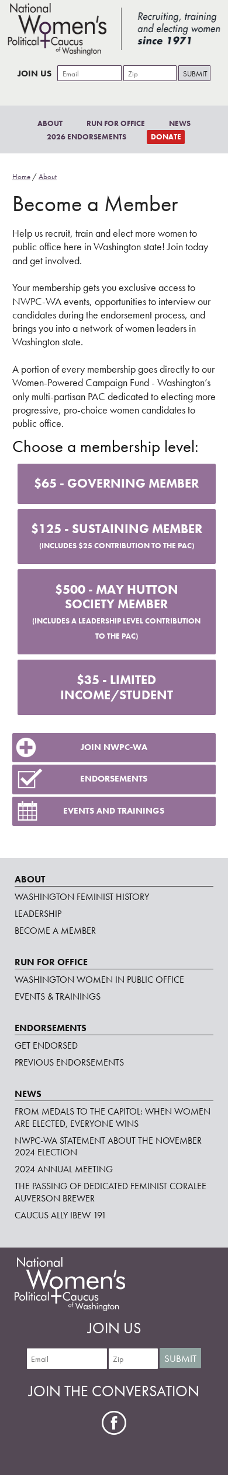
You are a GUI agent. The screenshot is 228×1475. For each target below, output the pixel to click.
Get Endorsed (46, 1045)
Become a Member (55, 930)
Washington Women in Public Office (99, 979)
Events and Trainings (113, 811)
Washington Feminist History (82, 897)
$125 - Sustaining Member (116, 536)
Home (21, 176)
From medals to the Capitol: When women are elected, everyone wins (112, 1117)
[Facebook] (114, 1422)
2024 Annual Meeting (64, 1169)
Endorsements (113, 778)
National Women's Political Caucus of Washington (114, 29)
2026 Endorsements (86, 137)
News (180, 123)
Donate (166, 137)
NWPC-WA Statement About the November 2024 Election (108, 1146)
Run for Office (116, 123)
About (50, 123)
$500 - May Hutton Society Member (116, 611)
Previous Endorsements (69, 1062)
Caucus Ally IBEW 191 (60, 1215)
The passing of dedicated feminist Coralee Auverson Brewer (110, 1192)
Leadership (38, 914)
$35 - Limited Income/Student (116, 687)
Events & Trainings (58, 996)
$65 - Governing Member (116, 483)
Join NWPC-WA (114, 747)
